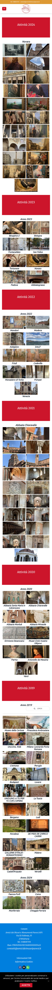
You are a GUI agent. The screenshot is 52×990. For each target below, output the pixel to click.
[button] (4, 9)
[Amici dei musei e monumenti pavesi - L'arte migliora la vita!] (26, 8)
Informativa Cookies (24, 962)
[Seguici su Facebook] (20, 967)
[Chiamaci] (28, 967)
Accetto (26, 985)
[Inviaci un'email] (24, 967)
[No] (48, 982)
